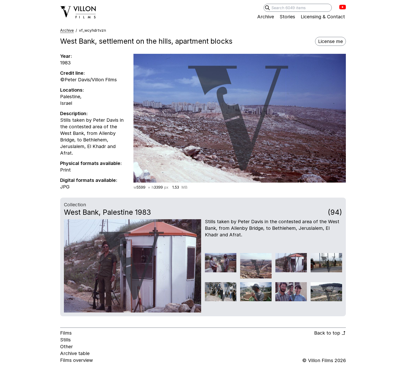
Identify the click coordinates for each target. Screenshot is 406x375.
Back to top (330, 333)
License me (330, 41)
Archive (67, 30)
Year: (66, 56)
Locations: (72, 90)
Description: (74, 113)
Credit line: (72, 73)
